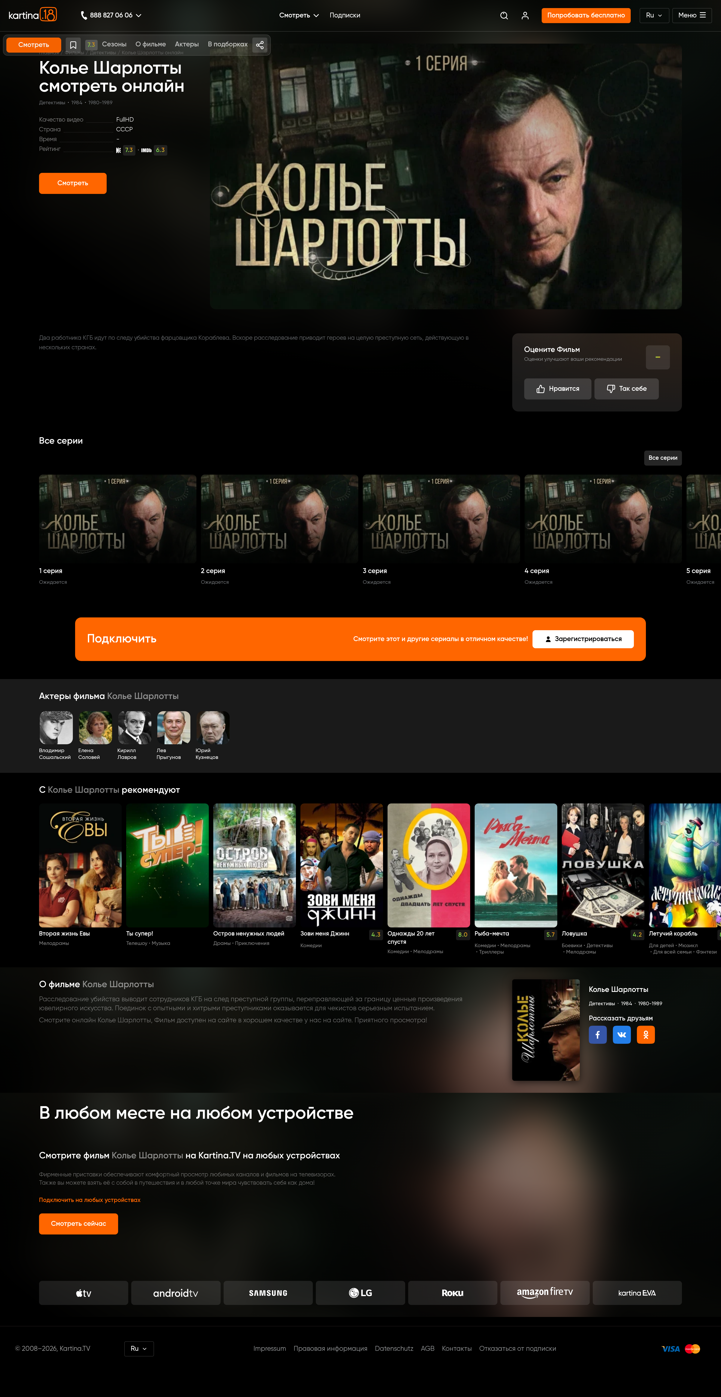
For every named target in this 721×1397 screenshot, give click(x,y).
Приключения (252, 943)
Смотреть (72, 183)
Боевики (572, 945)
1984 (76, 102)
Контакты (457, 1349)
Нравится (564, 389)
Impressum (269, 1349)
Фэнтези (706, 952)
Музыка (161, 943)
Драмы (222, 943)
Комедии (311, 945)
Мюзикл (688, 945)
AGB (427, 1349)
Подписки (345, 15)
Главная (49, 52)
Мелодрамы (54, 943)
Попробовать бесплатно (586, 15)
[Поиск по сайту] (504, 15)
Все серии (663, 458)
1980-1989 (100, 102)
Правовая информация (330, 1349)
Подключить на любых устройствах (90, 1200)
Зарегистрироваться (588, 639)
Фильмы (74, 52)
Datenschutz (394, 1349)
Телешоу (136, 943)
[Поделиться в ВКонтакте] (622, 1035)
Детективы (103, 52)
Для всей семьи (672, 952)
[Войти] (525, 15)
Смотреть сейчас (78, 1224)
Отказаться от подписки (517, 1349)
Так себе (633, 389)
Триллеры (491, 952)
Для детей (661, 945)
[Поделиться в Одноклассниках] (646, 1035)
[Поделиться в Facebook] (598, 1035)
